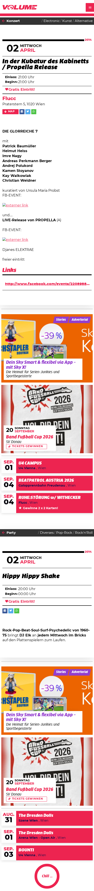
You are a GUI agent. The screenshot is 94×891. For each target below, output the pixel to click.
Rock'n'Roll (84, 532)
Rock (89, 879)
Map (11, 111)
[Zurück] (3, 21)
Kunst (67, 21)
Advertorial (80, 319)
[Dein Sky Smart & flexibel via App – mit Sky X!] (47, 348)
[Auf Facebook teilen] (21, 111)
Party (11, 532)
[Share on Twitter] (27, 111)
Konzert (13, 21)
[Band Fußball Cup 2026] (47, 419)
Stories (61, 319)
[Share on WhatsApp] (33, 111)
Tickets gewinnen (27, 446)
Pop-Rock (64, 532)
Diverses (47, 532)
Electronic (52, 21)
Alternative (84, 21)
